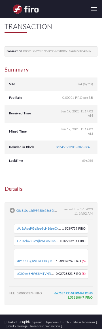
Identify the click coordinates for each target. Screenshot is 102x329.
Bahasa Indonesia (83, 322)
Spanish (37, 322)
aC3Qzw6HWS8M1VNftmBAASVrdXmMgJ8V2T (51, 273)
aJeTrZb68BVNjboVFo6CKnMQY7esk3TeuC (48, 241)
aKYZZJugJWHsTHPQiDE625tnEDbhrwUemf (49, 261)
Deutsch (13, 322)
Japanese (51, 322)
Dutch (64, 322)
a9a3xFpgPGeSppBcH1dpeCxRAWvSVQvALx (49, 228)
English (25, 322)
